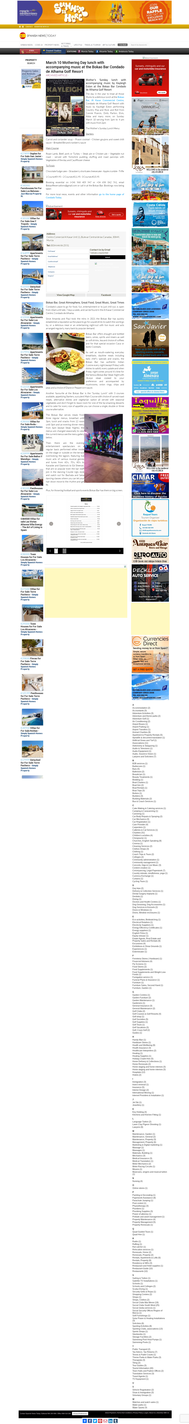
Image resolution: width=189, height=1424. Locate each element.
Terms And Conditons (124, 1413)
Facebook (106, 295)
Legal (146, 1413)
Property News (52, 45)
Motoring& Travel (66, 44)
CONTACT (29, 27)
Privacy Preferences (80, 1413)
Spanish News (26, 45)
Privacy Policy (138, 1413)
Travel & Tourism (92, 45)
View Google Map (66, 295)
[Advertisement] (86, 593)
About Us (152, 1413)
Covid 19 (39, 45)
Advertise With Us (163, 1413)
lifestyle (78, 45)
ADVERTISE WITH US (41, 27)
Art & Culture (109, 45)
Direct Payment (110, 1413)
